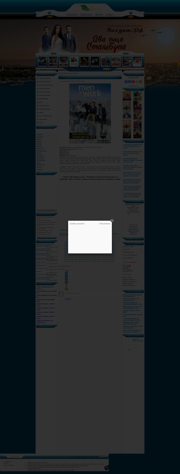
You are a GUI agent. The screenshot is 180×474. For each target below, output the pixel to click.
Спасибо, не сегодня (77, 223)
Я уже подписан (104, 223)
